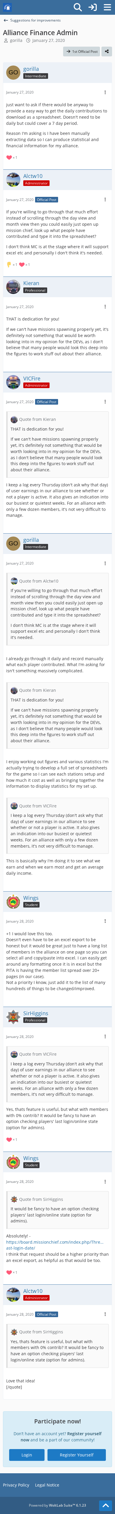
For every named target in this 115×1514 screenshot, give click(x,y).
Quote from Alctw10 (38, 581)
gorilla (16, 40)
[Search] (78, 7)
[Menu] (107, 7)
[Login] (92, 7)
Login (27, 1455)
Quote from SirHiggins (41, 1199)
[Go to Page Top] (105, 1505)
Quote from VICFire (38, 806)
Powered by (57, 1505)
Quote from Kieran (37, 419)
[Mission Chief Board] (7, 7)
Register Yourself (76, 1455)
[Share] (106, 52)
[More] (105, 92)
